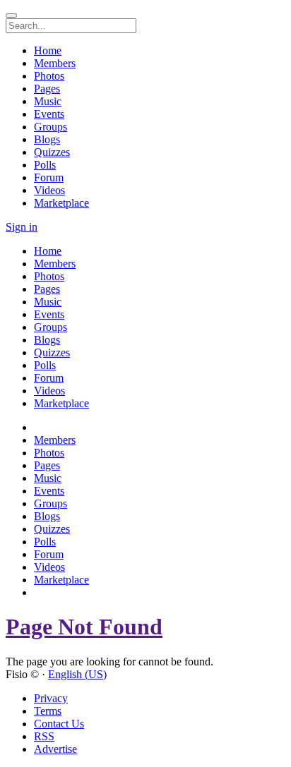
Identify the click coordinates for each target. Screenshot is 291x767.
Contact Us (59, 724)
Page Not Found (84, 626)
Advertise (55, 749)
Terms (47, 711)
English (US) (77, 674)
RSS (44, 736)
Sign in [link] (21, 227)
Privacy (51, 698)
